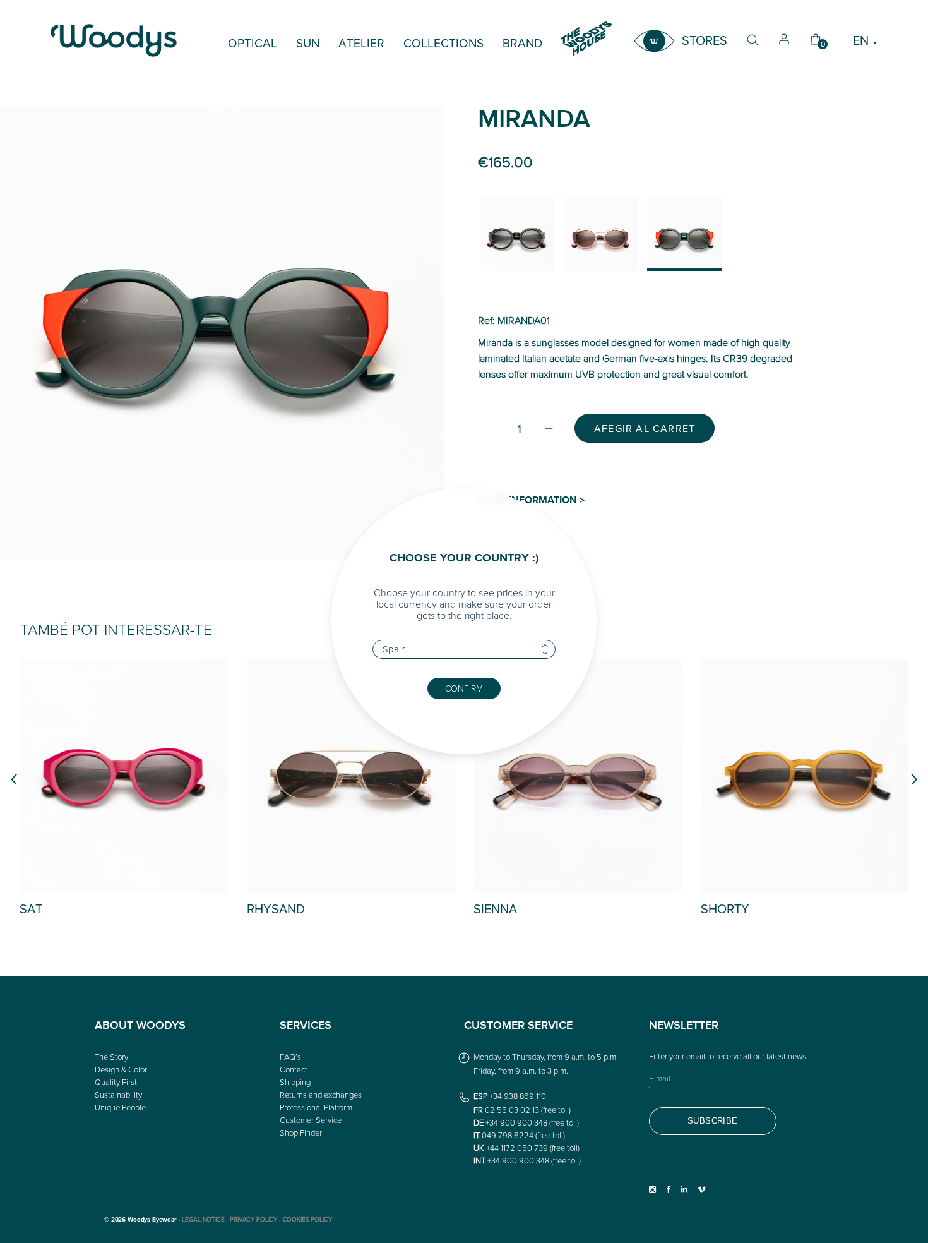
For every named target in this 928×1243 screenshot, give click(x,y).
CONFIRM (464, 688)
